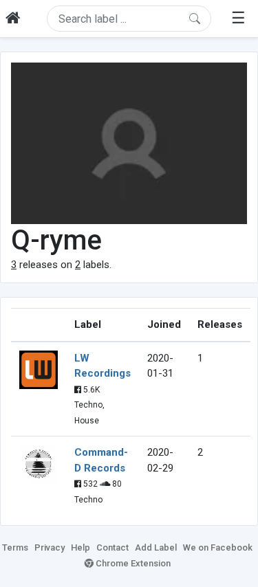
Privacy (49, 547)
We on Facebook (217, 547)
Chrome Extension (132, 563)
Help (80, 547)
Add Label (156, 547)
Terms (15, 547)
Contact (112, 547)
